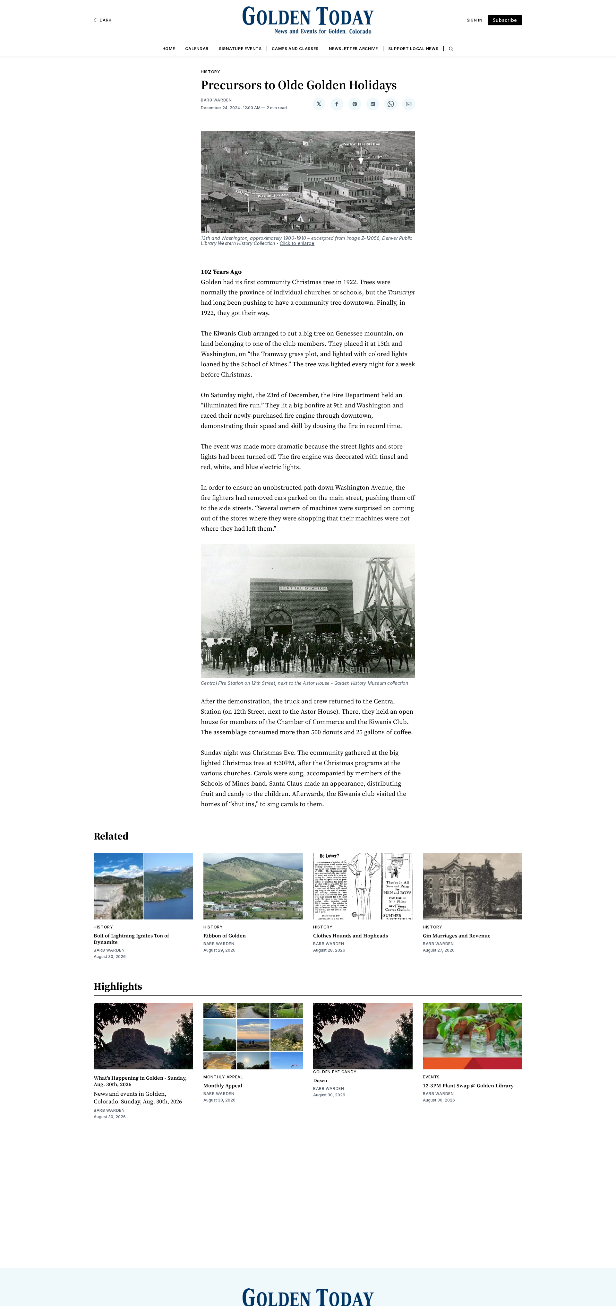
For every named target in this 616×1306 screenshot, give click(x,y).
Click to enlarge (297, 243)
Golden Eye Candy (335, 1071)
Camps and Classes (295, 48)
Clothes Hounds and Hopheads (350, 935)
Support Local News (413, 48)
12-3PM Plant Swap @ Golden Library (468, 1085)
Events (431, 1077)
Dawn (320, 1080)
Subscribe (505, 20)
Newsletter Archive (353, 48)
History (210, 71)
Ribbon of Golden (224, 935)
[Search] (451, 48)
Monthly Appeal (223, 1077)
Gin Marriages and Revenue (457, 935)
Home (168, 48)
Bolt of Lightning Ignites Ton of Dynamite (131, 938)
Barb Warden (216, 100)
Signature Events (240, 48)
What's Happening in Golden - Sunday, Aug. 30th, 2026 (140, 1081)
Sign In (475, 20)
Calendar (197, 48)
